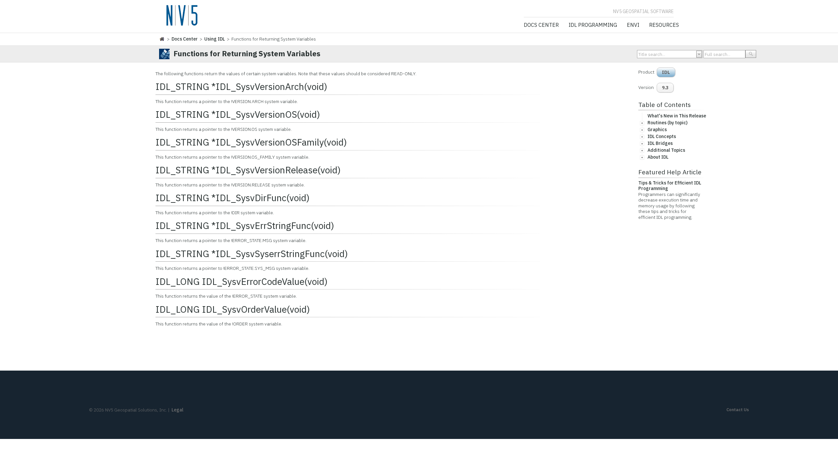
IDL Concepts (661, 136)
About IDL (657, 157)
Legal (177, 410)
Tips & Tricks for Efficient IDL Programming (669, 186)
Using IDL (214, 39)
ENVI (633, 25)
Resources (664, 25)
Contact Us (737, 409)
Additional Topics (666, 150)
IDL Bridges (660, 143)
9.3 (665, 88)
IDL (666, 72)
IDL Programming (593, 25)
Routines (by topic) (667, 123)
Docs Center (541, 25)
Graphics (657, 129)
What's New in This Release (676, 116)
